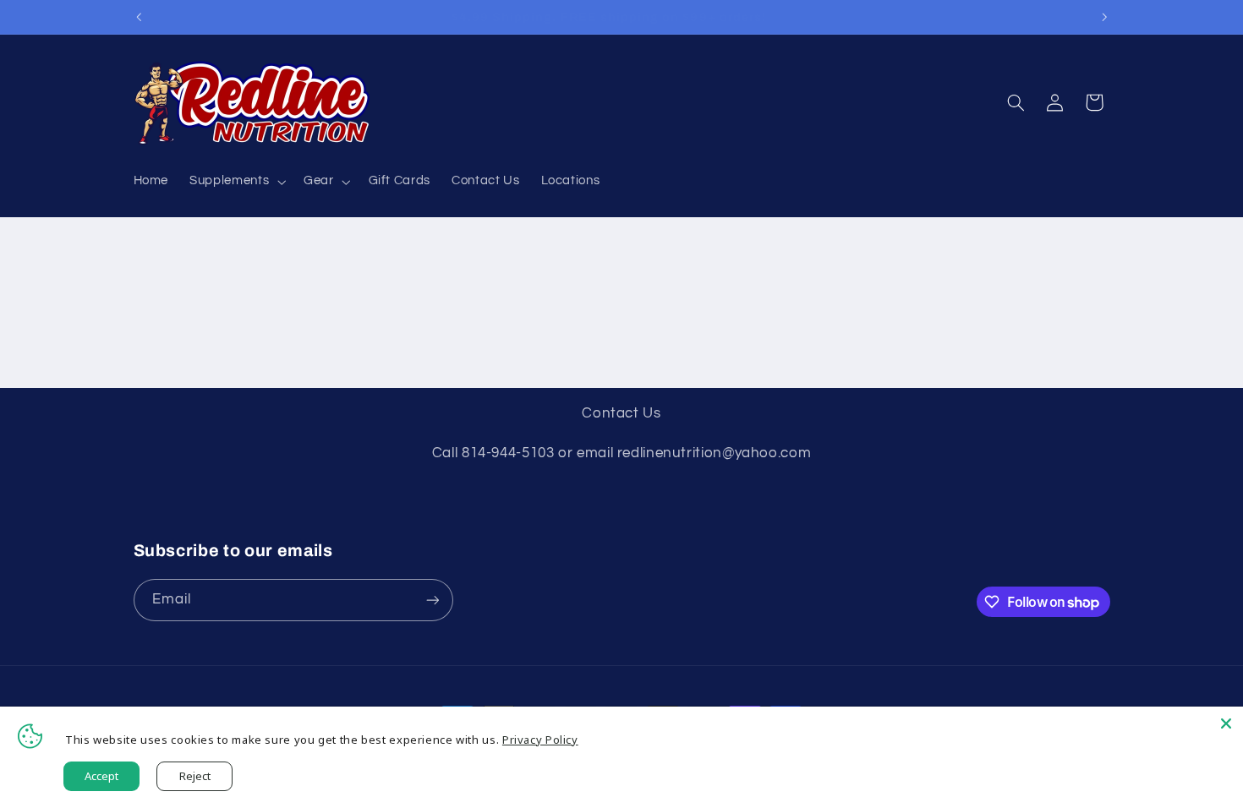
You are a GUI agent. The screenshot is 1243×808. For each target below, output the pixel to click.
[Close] (1226, 723)
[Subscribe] (432, 599)
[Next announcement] (1104, 17)
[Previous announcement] (138, 17)
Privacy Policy (540, 739)
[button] (236, 181)
